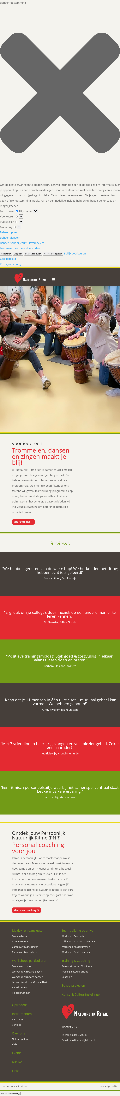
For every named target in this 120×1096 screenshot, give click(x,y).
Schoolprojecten (59, 407)
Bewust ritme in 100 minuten (77, 966)
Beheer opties (8, 232)
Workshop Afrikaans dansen (27, 977)
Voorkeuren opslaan (53, 253)
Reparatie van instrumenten (77, 420)
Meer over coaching (25, 910)
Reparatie (17, 1019)
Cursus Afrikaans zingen (25, 946)
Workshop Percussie (73, 936)
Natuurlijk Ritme (21, 1039)
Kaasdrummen (20, 987)
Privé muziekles (20, 941)
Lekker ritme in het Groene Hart (29, 982)
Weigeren (18, 253)
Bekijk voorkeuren (33, 253)
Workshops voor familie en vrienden (59, 393)
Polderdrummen (21, 992)
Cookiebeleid (8, 258)
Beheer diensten (10, 237)
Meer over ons (22, 521)
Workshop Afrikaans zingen (27, 971)
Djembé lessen (20, 936)
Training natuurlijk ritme (75, 971)
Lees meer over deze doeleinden (20, 248)
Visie (14, 1044)
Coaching (67, 977)
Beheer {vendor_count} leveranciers (22, 243)
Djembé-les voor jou (22, 391)
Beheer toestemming (10, 1093)
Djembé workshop (22, 966)
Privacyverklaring (10, 264)
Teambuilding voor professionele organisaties (95, 395)
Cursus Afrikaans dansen (25, 952)
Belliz (114, 1086)
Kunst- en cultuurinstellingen (95, 407)
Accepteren (6, 253)
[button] (60, 93)
